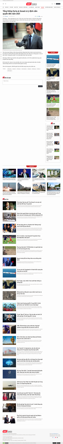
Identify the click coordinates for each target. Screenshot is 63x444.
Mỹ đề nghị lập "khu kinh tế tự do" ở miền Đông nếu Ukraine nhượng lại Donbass (29, 405)
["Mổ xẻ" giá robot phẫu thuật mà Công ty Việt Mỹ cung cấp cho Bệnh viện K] (39, 173)
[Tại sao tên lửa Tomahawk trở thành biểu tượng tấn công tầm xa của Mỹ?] (53, 59)
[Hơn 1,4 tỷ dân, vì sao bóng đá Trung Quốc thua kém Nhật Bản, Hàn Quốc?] (53, 99)
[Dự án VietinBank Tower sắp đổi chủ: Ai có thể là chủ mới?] (39, 187)
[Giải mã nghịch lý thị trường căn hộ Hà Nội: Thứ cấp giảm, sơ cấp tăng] (24, 187)
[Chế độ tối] (54, 3)
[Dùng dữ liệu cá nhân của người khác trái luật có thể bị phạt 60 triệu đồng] (9, 173)
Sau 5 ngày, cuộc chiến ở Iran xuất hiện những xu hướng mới (51, 78)
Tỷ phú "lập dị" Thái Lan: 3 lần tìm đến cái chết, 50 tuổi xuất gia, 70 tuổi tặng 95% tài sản (29, 315)
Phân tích (5, 199)
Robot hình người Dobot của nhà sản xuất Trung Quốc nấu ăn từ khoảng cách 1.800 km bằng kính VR (50, 136)
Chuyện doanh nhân (49, 7)
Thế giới (42, 7)
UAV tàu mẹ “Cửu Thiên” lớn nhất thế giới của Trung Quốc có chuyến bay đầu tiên (30, 382)
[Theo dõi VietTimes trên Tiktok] (57, 437)
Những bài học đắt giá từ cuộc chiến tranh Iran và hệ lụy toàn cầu (51, 91)
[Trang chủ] (3, 7)
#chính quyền (10, 70)
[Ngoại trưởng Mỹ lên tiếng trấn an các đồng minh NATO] (9, 261)
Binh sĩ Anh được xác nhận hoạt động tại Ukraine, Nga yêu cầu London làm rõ (29, 337)
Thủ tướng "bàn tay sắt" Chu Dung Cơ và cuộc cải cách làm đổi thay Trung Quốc (50, 128)
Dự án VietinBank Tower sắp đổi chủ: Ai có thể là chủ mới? (38, 193)
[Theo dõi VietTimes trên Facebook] (52, 437)
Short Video (37, 7)
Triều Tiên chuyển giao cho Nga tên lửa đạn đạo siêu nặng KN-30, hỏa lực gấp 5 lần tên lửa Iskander (9, 193)
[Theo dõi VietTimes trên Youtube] (55, 437)
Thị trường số (31, 7)
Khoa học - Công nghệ (23, 7)
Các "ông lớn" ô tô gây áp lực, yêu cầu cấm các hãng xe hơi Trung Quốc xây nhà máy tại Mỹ (28, 348)
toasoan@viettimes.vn (55, 433)
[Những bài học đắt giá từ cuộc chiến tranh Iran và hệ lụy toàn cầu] (53, 85)
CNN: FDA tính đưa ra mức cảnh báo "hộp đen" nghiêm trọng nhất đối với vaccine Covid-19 (28, 326)
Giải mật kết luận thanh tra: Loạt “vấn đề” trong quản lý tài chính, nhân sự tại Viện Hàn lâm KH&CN (53, 193)
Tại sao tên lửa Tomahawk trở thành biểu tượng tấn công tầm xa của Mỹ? (51, 65)
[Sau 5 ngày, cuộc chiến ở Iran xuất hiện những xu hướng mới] (53, 72)
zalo (54, 437)
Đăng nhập (58, 3)
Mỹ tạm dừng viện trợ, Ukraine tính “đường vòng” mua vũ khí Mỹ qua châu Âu (50, 144)
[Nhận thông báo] (52, 3)
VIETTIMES (31, 3)
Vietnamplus (6, 16)
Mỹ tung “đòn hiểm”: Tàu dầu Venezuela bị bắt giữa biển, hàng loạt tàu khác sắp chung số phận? (29, 371)
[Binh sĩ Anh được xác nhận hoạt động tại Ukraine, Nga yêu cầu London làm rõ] (9, 340)
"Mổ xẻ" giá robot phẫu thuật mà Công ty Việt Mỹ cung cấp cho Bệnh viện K (38, 179)
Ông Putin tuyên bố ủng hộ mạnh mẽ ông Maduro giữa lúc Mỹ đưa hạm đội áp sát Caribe (29, 416)
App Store (54, 443)
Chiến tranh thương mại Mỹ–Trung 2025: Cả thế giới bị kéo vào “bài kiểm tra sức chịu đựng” (29, 304)
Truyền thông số (57, 7)
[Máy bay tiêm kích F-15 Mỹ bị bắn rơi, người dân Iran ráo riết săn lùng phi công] (53, 112)
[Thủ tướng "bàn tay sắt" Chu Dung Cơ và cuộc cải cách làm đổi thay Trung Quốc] (56, 127)
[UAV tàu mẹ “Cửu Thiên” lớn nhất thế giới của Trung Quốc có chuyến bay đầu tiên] (9, 385)
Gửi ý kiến (40, 86)
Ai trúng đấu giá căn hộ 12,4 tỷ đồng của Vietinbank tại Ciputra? (53, 179)
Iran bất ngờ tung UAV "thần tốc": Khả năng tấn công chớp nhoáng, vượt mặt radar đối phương (28, 393)
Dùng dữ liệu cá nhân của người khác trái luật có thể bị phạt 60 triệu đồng (9, 179)
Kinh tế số (16, 7)
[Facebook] (35, 16)
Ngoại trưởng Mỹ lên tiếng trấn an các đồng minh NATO (29, 259)
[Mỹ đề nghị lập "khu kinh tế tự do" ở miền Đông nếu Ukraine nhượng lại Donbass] (9, 407)
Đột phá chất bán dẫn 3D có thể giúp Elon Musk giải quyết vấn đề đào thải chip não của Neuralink (29, 360)
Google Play (58, 443)
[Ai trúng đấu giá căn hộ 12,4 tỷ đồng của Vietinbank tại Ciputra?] (53, 173)
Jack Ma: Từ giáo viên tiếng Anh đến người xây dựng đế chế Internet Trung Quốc (23, 179)
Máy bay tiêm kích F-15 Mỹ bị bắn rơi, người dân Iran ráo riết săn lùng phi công (51, 118)
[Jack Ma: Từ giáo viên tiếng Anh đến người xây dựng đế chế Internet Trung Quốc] (24, 173)
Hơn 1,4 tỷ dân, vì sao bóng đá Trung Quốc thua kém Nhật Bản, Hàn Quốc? (51, 105)
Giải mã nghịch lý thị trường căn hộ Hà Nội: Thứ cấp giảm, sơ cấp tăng (23, 193)
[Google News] (40, 16)
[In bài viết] (37, 16)
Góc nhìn (11, 7)
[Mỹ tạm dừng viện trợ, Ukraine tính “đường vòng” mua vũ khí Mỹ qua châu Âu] (56, 143)
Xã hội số (6, 7)
